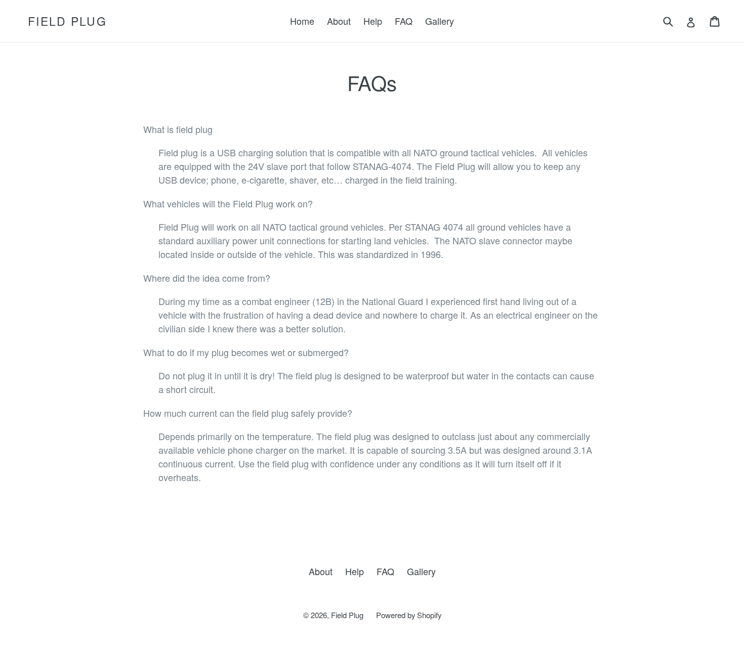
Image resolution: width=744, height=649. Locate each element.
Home (302, 20)
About (339, 20)
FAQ (403, 20)
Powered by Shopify (408, 615)
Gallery (439, 20)
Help (372, 20)
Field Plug (67, 21)
